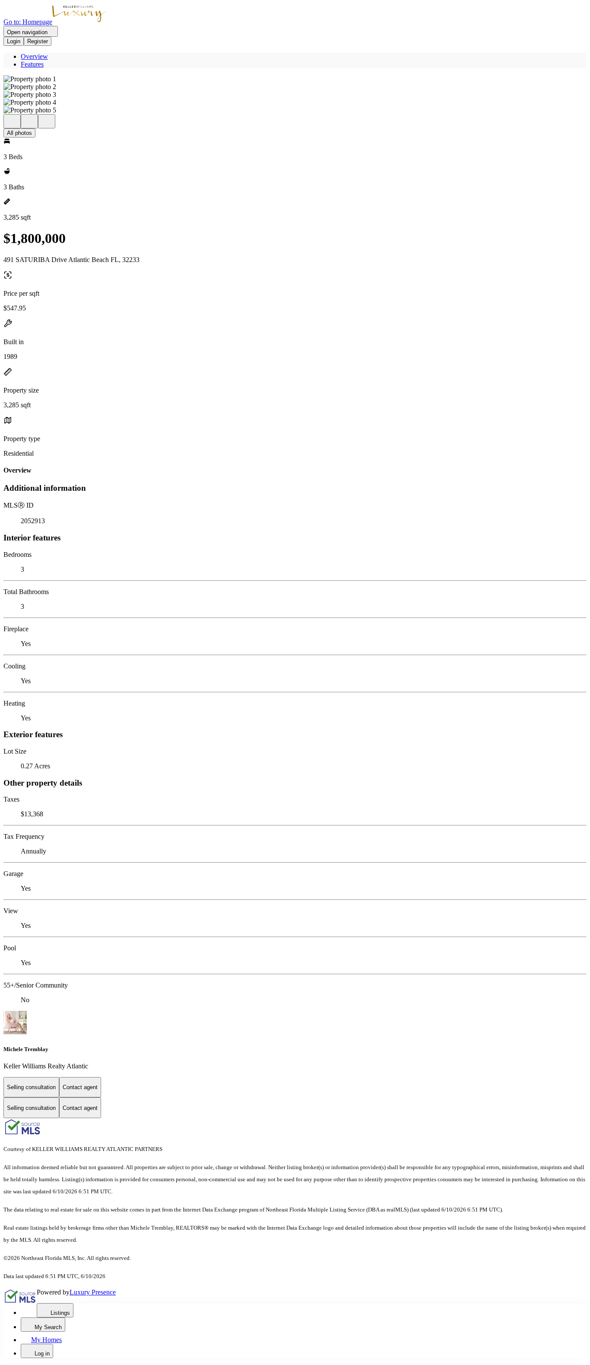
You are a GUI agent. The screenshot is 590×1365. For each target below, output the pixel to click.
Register (37, 41)
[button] (295, 79)
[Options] (12, 121)
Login (13, 41)
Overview (34, 56)
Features (32, 64)
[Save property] (29, 121)
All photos (19, 133)
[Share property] (46, 121)
